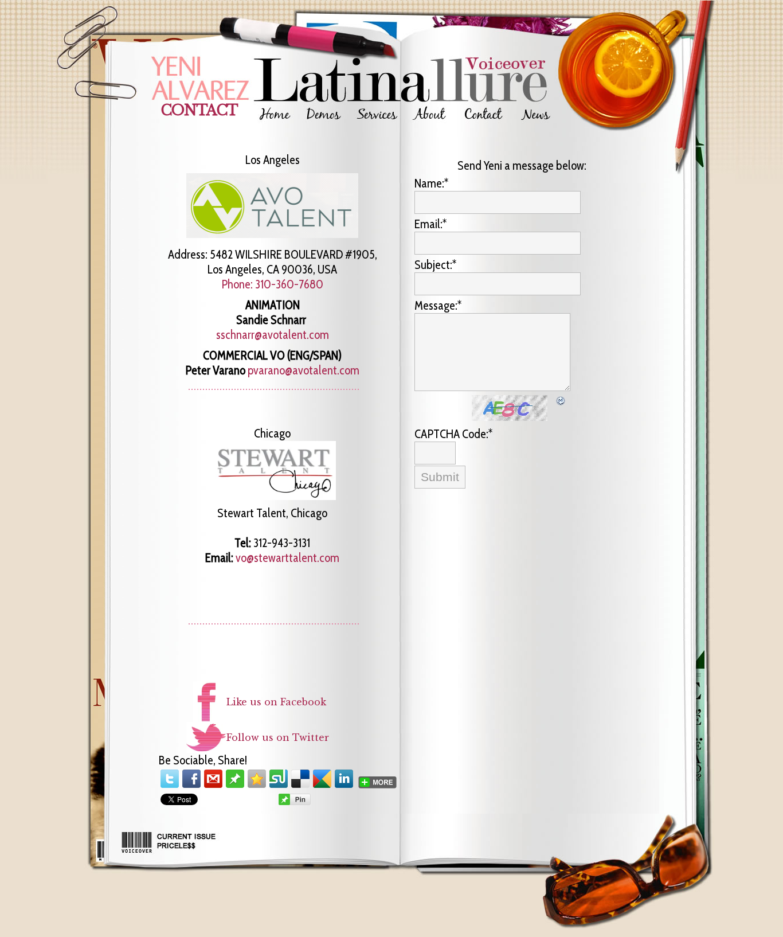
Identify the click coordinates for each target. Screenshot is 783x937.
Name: (431, 183)
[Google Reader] (322, 779)
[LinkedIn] (344, 779)
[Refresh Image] (561, 399)
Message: (437, 305)
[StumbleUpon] (278, 779)
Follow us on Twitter (277, 737)
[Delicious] (300, 779)
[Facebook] (191, 779)
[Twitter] (169, 779)
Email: (430, 224)
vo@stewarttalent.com (287, 558)
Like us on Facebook (276, 702)
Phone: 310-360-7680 (272, 284)
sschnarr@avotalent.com (272, 334)
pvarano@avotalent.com (303, 370)
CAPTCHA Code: (453, 434)
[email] (213, 779)
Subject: (435, 264)
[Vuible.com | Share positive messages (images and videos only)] (235, 783)
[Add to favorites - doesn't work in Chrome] (257, 779)
